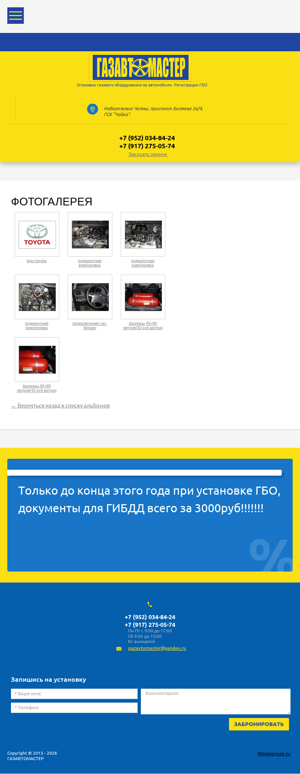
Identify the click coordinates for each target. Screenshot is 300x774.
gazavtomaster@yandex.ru (157, 648)
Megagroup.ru (274, 753)
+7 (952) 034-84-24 (147, 137)
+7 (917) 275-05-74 (147, 145)
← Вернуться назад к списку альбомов (60, 405)
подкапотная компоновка (89, 262)
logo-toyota (36, 260)
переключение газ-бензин (89, 325)
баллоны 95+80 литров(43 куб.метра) (143, 325)
